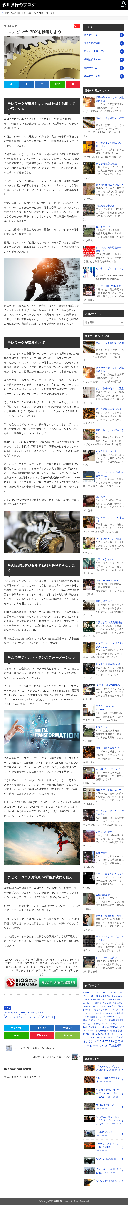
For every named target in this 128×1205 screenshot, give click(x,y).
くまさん (99, 992)
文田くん (120, 1006)
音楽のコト (92, 76)
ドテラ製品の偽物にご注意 (110, 388)
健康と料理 (92, 43)
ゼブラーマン (103, 226)
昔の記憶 (102, 1034)
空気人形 (100, 496)
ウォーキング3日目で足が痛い (108, 1171)
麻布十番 (87, 1020)
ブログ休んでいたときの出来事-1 (108, 1068)
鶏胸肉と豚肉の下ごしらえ (110, 184)
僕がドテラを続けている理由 (110, 120)
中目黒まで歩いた (105, 205)
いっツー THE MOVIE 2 (108, 286)
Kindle (116, 1027)
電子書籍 (119, 1020)
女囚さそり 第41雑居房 (108, 664)
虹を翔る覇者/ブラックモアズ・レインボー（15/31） (108, 1093)
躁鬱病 (117, 1013)
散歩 (93, 1020)
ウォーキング (88, 992)
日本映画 (114, 1046)
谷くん (102, 1013)
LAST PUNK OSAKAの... (109, 685)
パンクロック (98, 1010)
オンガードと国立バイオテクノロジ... (110, 645)
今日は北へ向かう (105, 1134)
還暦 (93, 1017)
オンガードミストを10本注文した (110, 519)
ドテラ (98, 1041)
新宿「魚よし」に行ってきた (110, 432)
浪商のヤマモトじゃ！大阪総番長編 (110, 99)
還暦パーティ (100, 1003)
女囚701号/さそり (105, 559)
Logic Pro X (88, 1027)
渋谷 (119, 999)
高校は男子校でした (106, 601)
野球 (114, 1006)
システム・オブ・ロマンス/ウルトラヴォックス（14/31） (108, 1120)
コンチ (104, 1006)
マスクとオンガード (106, 451)
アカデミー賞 (110, 999)
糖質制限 (100, 999)
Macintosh (110, 1017)
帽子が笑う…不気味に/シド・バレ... (109, 144)
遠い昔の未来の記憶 (103, 1027)
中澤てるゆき (111, 1023)
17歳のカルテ (103, 895)
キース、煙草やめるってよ (110, 873)
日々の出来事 (94, 51)
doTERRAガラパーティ (108, 769)
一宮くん (87, 1023)
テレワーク (49, 1017)
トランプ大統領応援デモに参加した (110, 249)
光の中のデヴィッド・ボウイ (110, 270)
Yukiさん (87, 1006)
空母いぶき (108, 1181)
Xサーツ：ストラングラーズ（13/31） (108, 1147)
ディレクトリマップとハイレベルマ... (110, 938)
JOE (120, 996)
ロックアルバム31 (106, 1037)
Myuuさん (110, 1013)
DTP (109, 1006)
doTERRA (108, 1041)
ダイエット (108, 992)
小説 (120, 1030)
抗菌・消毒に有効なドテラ (110, 748)
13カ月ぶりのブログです (108, 1080)
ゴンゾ (118, 1037)
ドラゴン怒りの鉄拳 (106, 957)
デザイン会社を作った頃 (108, 915)
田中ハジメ (88, 1010)
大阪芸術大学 (98, 1023)
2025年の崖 (12, 1013)
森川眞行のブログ (19, 4)
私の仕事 (91, 68)
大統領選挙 (111, 1003)
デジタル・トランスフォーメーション (23, 1017)
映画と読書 (93, 59)
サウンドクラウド (103, 1020)
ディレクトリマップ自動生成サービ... (110, 474)
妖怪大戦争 (101, 853)
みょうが (88, 1041)
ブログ (121, 1023)
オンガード (100, 1017)
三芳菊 (120, 1003)
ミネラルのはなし (105, 832)
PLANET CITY (90, 1034)
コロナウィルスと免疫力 (108, 790)
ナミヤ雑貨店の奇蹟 (106, 163)
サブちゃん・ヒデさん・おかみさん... (110, 813)
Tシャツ (114, 996)
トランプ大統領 (89, 999)
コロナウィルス (36, 1013)
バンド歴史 (112, 1030)
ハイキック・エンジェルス (110, 538)
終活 (113, 1020)
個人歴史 (91, 35)
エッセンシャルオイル (100, 996)
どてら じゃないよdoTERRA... (105, 708)
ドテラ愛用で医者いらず (108, 409)
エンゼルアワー (92, 1013)
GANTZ (106, 1159)
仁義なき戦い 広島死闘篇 (109, 622)
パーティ (119, 1017)
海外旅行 (102, 1030)
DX (8, 1008)
